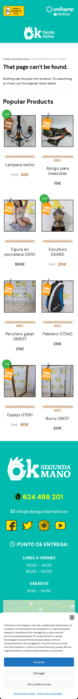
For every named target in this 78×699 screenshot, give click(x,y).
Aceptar (39, 662)
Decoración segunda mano (19, 157)
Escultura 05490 (58, 252)
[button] (72, 617)
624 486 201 (42, 496)
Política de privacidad (49, 693)
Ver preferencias (39, 684)
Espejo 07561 (19, 414)
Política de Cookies (24, 693)
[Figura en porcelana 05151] (20, 216)
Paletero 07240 (57, 334)
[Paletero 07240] (57, 296)
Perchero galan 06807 (19, 336)
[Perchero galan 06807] (20, 296)
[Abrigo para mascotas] (57, 131)
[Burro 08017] (57, 381)
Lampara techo (19, 164)
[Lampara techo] (20, 131)
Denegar (39, 673)
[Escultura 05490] (57, 216)
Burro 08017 (57, 418)
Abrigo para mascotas (57, 171)
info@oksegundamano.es (41, 511)
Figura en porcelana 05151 (19, 252)
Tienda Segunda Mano (16, 59)
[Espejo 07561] (20, 381)
